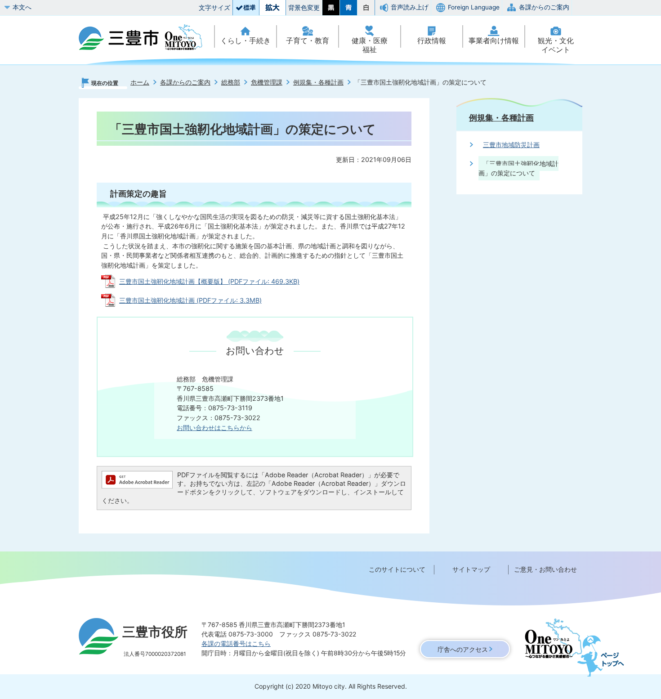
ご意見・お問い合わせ (545, 569)
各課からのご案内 (544, 7)
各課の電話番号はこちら (236, 643)
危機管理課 (266, 82)
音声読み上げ (410, 7)
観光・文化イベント (556, 45)
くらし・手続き (245, 40)
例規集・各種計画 (318, 82)
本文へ (22, 7)
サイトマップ (471, 569)
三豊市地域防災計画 (511, 144)
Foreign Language (474, 7)
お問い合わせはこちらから (214, 427)
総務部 (230, 82)
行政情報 (431, 40)
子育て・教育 (307, 40)
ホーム (139, 82)
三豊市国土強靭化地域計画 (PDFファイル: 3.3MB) (190, 300)
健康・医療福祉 (370, 45)
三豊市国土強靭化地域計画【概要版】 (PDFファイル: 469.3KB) (209, 281)
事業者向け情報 (494, 40)
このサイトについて (397, 569)
